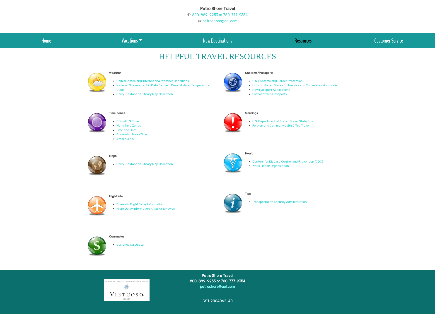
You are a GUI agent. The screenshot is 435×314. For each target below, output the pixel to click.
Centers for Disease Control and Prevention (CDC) (287, 161)
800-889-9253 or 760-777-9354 (220, 15)
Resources (303, 41)
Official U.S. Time (127, 121)
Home (46, 41)
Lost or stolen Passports (269, 94)
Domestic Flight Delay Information (140, 204)
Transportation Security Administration (279, 202)
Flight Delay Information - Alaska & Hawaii (145, 208)
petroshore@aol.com (220, 21)
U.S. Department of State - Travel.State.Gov (282, 121)
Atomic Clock (125, 139)
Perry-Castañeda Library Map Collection (144, 94)
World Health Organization (270, 166)
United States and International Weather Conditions (152, 81)
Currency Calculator (130, 244)
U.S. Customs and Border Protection (277, 81)
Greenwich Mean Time (131, 134)
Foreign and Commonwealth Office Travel (280, 125)
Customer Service (388, 41)
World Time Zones (128, 125)
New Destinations (217, 41)
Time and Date (126, 130)
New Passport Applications (271, 89)
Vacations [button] (130, 41)
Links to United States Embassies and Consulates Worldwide (294, 85)
